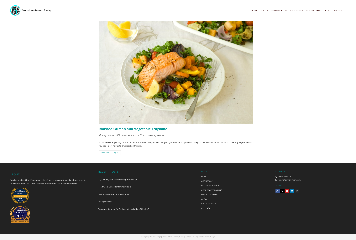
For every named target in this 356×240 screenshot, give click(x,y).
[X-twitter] (282, 191)
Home (254, 10)
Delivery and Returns (200, 237)
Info (262, 10)
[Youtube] (287, 191)
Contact (337, 10)
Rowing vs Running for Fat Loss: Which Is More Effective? (123, 209)
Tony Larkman (108, 135)
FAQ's (212, 237)
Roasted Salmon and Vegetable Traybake (133, 128)
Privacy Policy (185, 237)
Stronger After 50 (105, 202)
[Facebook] (277, 191)
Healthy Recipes (156, 135)
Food (145, 135)
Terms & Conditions (170, 237)
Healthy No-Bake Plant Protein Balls (114, 187)
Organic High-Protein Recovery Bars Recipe (117, 179)
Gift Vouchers (314, 10)
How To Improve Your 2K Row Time (113, 194)
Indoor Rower (293, 10)
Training (275, 10)
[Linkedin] (292, 191)
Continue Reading (111, 152)
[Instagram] (297, 191)
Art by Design (155, 237)
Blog (327, 10)
